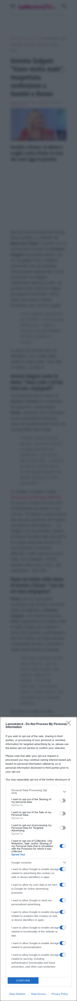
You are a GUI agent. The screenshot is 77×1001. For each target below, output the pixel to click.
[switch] (63, 800)
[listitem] (38, 791)
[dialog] (38, 859)
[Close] (69, 724)
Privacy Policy (60, 993)
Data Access (38, 993)
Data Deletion (17, 993)
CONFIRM (23, 980)
